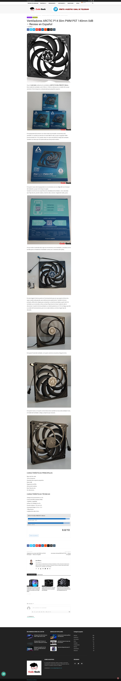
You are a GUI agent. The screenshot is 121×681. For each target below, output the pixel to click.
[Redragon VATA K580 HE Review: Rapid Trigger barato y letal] (30, 636)
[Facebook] (37, 569)
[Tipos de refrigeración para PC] (53, 649)
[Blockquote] (43, 612)
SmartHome (70, 3)
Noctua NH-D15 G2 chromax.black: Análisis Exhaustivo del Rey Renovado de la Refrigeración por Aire (63, 589)
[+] (50, 611)
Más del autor (40, 574)
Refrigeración (38, 15)
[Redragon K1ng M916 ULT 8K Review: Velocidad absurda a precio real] (30, 649)
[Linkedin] (41, 569)
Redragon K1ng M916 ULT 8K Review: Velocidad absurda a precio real (40, 648)
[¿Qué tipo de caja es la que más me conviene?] (53, 643)
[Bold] (33, 612)
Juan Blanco (30, 26)
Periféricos (43, 3)
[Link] (47, 612)
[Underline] (36, 612)
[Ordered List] (40, 612)
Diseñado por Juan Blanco (32, 679)
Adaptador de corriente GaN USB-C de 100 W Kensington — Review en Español (36, 554)
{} (48, 611)
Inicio (28, 15)
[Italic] (34, 612)
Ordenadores (52, 3)
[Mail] (89, 1)
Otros (77, 3)
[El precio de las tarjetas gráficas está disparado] (53, 636)
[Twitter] (91, 1)
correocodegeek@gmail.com (56, 668)
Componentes (61, 3)
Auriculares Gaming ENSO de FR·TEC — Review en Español (61, 554)
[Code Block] (45, 612)
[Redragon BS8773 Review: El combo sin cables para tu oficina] (30, 643)
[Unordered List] (41, 612)
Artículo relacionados (32, 574)
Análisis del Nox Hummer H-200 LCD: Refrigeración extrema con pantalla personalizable (48, 589)
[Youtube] (93, 1)
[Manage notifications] (118, 678)
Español (84, 2)
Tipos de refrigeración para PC (64, 647)
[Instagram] (39, 569)
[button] (92, 3)
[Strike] (38, 612)
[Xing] (50, 569)
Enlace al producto (34, 535)
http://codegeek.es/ (38, 562)
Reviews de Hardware (33, 3)
